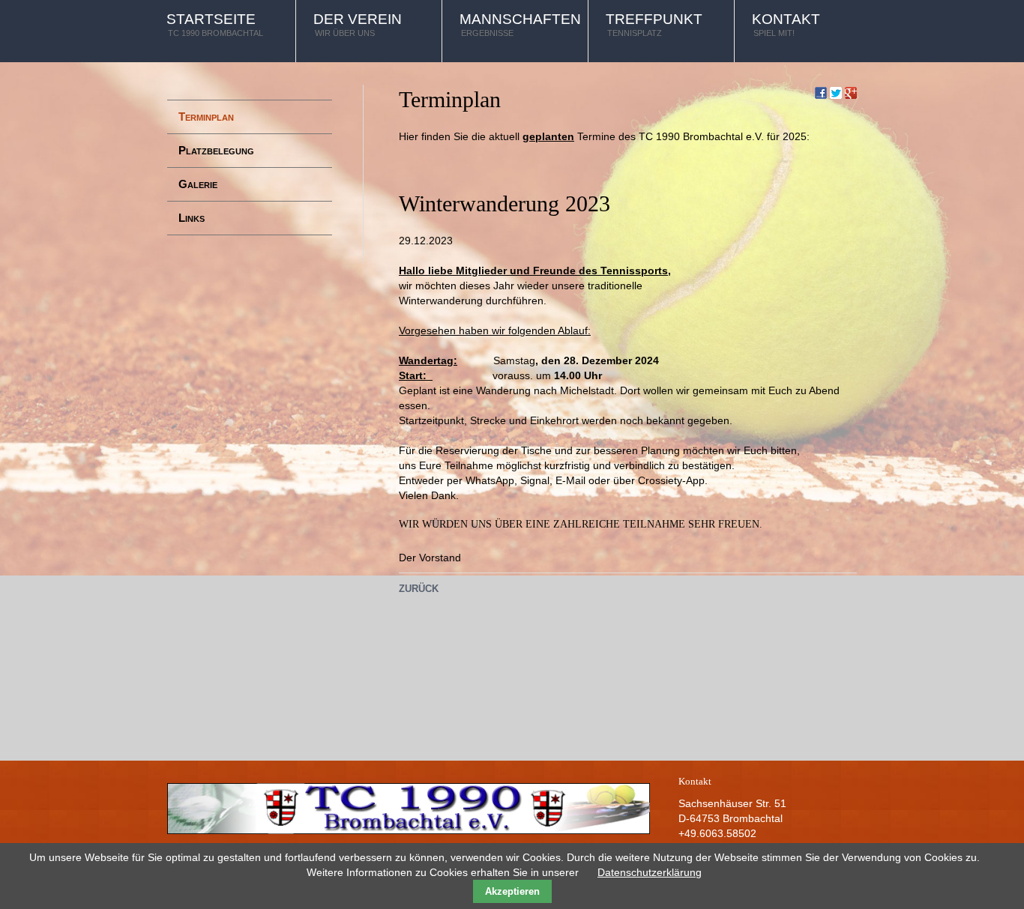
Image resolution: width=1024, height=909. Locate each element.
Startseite (214, 24)
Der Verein (357, 24)
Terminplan (206, 116)
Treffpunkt (654, 24)
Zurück (419, 588)
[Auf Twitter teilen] (836, 92)
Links (191, 217)
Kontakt (786, 24)
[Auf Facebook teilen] (821, 92)
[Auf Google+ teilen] (851, 92)
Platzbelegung (216, 150)
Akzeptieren (512, 891)
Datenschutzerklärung (649, 872)
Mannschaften (520, 24)
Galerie (197, 184)
